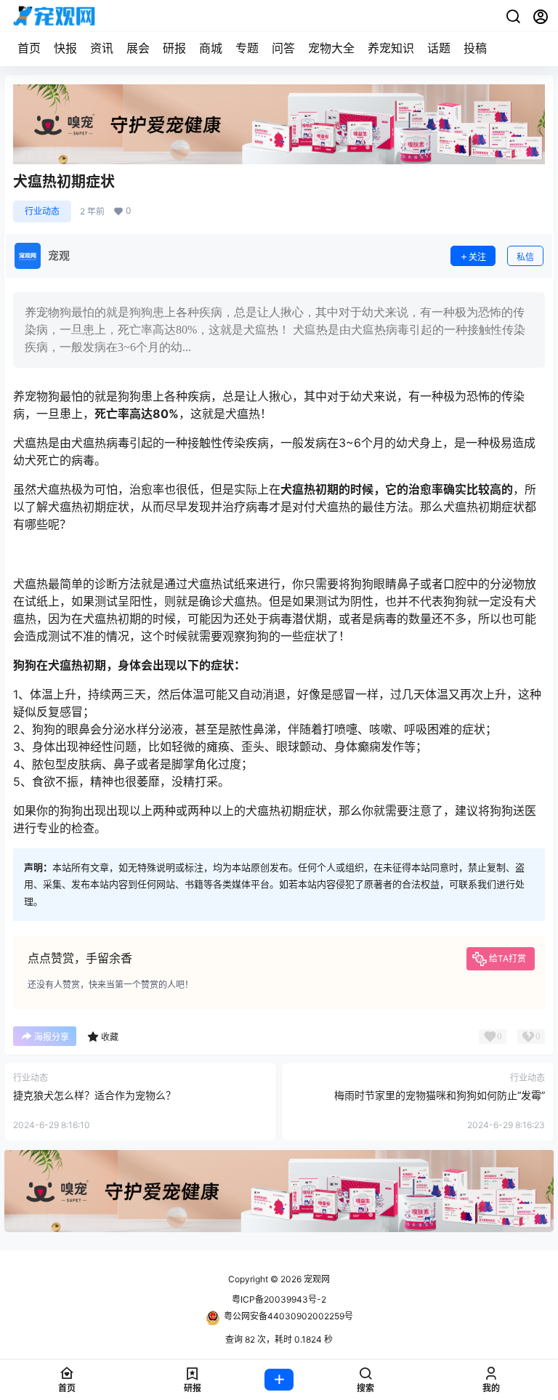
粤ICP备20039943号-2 (279, 1299)
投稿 (475, 48)
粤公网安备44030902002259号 (288, 1316)
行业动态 (42, 211)
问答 (283, 48)
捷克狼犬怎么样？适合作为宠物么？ (94, 1095)
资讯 (101, 48)
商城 (210, 48)
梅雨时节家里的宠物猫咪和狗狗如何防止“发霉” (439, 1095)
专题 (247, 48)
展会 (138, 48)
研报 (174, 48)
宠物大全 (331, 48)
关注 (477, 257)
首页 (29, 48)
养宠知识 (391, 48)
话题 (438, 48)
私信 (525, 257)
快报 (65, 48)
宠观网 (316, 1279)
